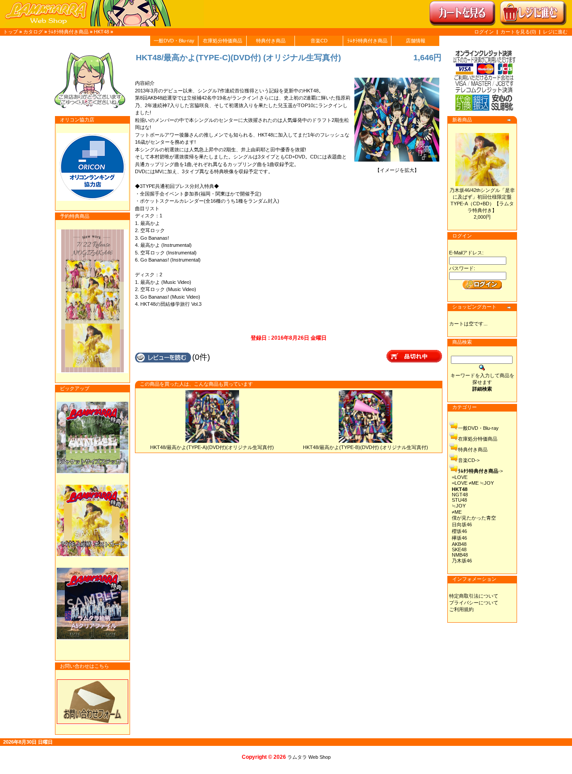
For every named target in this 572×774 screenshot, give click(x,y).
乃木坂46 (462, 560)
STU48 (459, 500)
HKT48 (101, 31)
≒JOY (459, 505)
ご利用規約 (461, 609)
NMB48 (460, 555)
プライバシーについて (473, 602)
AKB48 (459, 544)
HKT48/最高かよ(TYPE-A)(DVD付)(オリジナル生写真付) (212, 447)
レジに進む (555, 31)
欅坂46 (459, 538)
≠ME (457, 512)
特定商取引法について (473, 596)
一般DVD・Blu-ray (174, 40)
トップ (10, 31)
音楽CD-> (468, 460)
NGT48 (460, 494)
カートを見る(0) (519, 31)
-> (480, 471)
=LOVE (459, 477)
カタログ (33, 31)
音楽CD (319, 40)
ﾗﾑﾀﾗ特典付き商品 (68, 31)
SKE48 (459, 549)
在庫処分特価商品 (222, 40)
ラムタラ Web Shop (309, 757)
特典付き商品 (271, 40)
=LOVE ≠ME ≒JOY (473, 483)
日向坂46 (462, 524)
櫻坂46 (459, 531)
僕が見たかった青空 (474, 517)
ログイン (484, 31)
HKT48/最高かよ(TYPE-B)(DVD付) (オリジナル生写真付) (365, 447)
